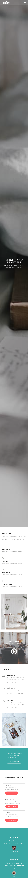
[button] (25, 2)
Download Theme (14, 761)
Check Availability (12, 793)
